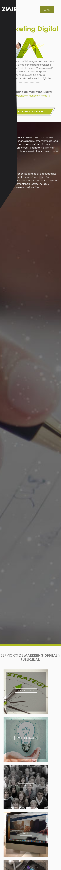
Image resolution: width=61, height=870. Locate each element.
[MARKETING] (26, 715)
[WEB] (26, 858)
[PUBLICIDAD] (26, 763)
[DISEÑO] (26, 810)
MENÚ (47, 9)
